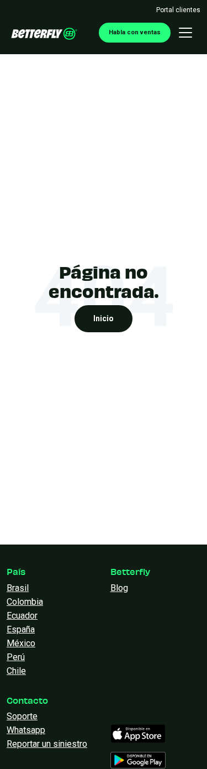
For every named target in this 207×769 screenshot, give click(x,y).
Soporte (22, 716)
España (21, 629)
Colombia (25, 602)
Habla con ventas (135, 32)
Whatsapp (26, 730)
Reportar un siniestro (47, 744)
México (21, 643)
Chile (16, 671)
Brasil (18, 588)
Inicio (103, 318)
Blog (119, 588)
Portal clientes (178, 10)
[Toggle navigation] (185, 32)
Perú (16, 657)
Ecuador (22, 615)
